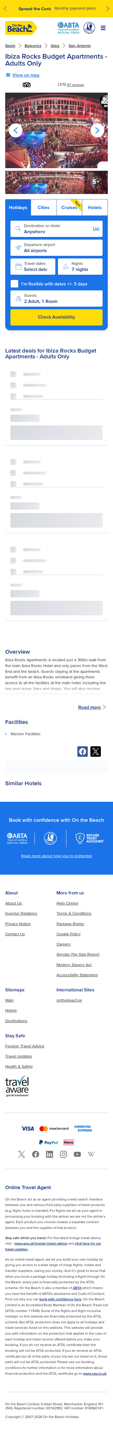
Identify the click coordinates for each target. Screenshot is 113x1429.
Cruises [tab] (71, 205)
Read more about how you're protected (56, 855)
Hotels (11, 1010)
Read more (89, 707)
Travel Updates (18, 1056)
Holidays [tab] (18, 207)
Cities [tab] (44, 207)
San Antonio (80, 45)
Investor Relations (21, 913)
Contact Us (15, 934)
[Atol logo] (50, 838)
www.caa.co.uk (94, 1373)
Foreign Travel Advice (24, 1046)
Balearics (33, 45)
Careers (64, 944)
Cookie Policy (69, 934)
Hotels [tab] (95, 207)
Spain (10, 45)
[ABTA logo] (68, 28)
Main (9, 1000)
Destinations (16, 1020)
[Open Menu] (103, 28)
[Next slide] (97, 130)
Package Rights (70, 923)
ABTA (77, 1288)
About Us (13, 903)
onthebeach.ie (69, 1000)
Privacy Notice (18, 923)
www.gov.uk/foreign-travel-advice (40, 1243)
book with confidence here (60, 1299)
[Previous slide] (16, 130)
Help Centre (67, 903)
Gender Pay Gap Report (78, 954)
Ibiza (55, 45)
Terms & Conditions (74, 913)
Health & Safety (19, 1066)
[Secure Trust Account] (89, 838)
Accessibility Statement (77, 975)
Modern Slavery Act (74, 964)
